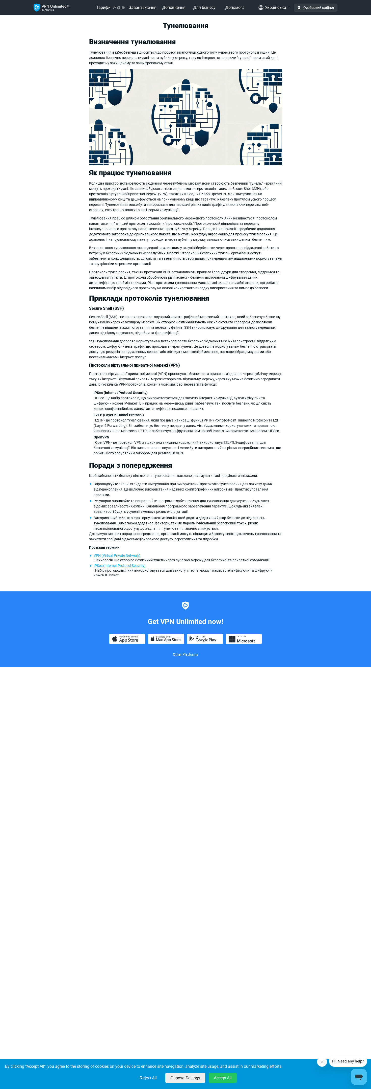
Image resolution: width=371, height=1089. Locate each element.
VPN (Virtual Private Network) (117, 555)
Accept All (223, 1078)
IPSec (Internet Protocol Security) (120, 566)
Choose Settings (185, 1078)
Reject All (148, 1078)
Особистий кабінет (318, 8)
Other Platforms (185, 654)
